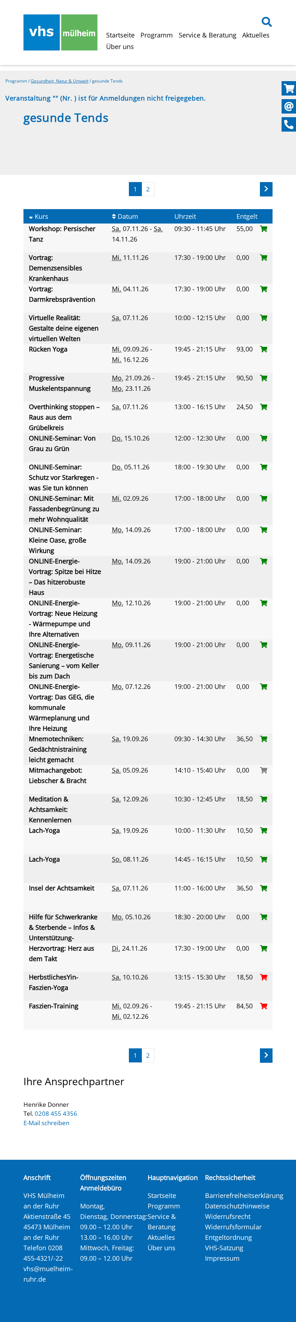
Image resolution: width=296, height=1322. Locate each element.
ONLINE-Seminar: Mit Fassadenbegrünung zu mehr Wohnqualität (64, 508)
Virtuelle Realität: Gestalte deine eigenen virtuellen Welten (64, 328)
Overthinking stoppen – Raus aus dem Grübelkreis (64, 417)
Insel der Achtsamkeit (62, 888)
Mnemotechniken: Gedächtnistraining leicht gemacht (58, 749)
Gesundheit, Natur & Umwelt (59, 81)
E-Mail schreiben (46, 1123)
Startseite (120, 35)
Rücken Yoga (49, 349)
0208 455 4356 (56, 1113)
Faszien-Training (54, 1006)
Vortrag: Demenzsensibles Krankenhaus (55, 268)
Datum (127, 216)
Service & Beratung (207, 35)
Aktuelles (256, 35)
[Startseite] (60, 32)
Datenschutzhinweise (237, 1206)
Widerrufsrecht (228, 1216)
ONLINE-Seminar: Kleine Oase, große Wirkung (57, 540)
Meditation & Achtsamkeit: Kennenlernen (51, 809)
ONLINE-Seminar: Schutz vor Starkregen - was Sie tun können (64, 477)
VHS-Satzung (224, 1247)
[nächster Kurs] (266, 189)
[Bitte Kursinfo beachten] (263, 770)
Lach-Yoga (45, 830)
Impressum (222, 1258)
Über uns (120, 46)
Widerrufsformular (233, 1226)
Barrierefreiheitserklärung (244, 1195)
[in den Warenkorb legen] (263, 228)
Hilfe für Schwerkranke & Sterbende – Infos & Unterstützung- (63, 927)
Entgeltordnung (228, 1237)
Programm (156, 35)
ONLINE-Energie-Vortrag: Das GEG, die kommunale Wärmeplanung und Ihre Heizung (61, 707)
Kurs (40, 216)
